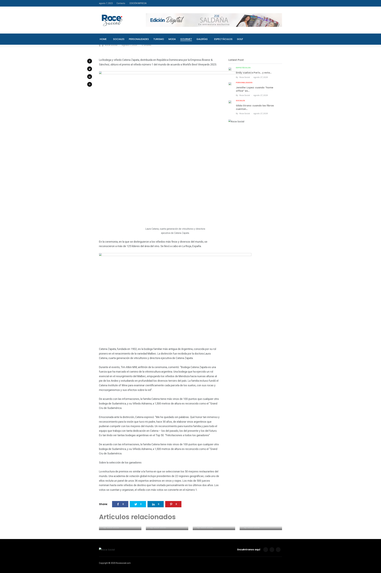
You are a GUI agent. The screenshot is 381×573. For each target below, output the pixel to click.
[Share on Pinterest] (89, 84)
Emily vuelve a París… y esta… (253, 72)
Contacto (121, 3)
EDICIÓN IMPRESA (138, 3)
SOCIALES (118, 39)
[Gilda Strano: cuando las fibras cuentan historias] (229, 102)
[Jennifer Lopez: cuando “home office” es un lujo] (229, 84)
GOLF (240, 39)
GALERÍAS (202, 39)
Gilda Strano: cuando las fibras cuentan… (255, 107)
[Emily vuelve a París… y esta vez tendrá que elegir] (229, 69)
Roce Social (244, 77)
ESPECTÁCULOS (223, 39)
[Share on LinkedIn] (89, 76)
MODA (172, 39)
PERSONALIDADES (139, 39)
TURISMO (158, 39)
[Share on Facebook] (89, 61)
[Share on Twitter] (89, 68)
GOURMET (186, 39)
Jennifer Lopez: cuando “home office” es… (254, 89)
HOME (103, 39)
